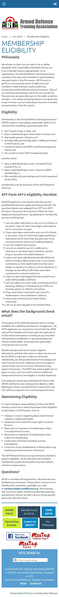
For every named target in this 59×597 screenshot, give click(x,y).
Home (5, 36)
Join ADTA (17, 36)
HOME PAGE (9, 511)
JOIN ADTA (49, 511)
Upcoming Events (12, 523)
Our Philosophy (48, 523)
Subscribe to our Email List (29, 511)
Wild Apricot (29, 593)
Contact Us (36, 583)
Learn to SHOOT (30, 523)
